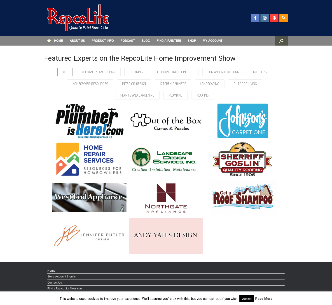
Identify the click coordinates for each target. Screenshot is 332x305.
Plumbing (175, 95)
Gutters (260, 71)
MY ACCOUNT (212, 40)
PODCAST (128, 40)
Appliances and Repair (98, 71)
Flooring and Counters (175, 71)
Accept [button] (247, 298)
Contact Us (54, 282)
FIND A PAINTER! (169, 40)
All (65, 71)
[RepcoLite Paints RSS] (283, 18)
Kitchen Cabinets (173, 83)
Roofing (203, 95)
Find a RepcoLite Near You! (64, 288)
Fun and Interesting (223, 71)
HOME (58, 40)
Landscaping (209, 83)
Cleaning (136, 71)
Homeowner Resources (90, 83)
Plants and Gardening (137, 95)
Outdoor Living (245, 83)
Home (51, 270)
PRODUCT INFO (103, 40)
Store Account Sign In (61, 276)
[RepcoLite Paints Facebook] (255, 18)
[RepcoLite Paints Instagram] (264, 18)
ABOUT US (77, 40)
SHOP (192, 40)
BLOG (146, 40)
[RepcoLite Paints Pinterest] (274, 18)
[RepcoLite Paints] (78, 18)
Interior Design (134, 83)
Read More (264, 299)
